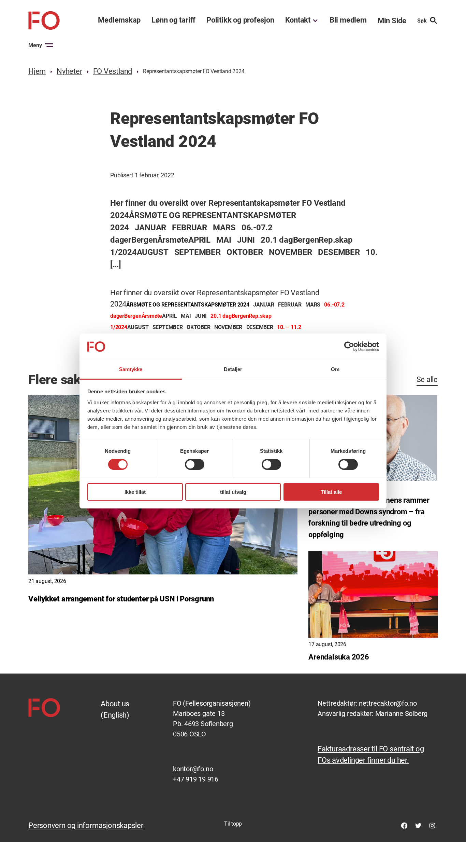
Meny (35, 45)
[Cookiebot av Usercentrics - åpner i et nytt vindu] (349, 346)
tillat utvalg (233, 492)
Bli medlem (348, 20)
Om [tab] (335, 369)
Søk (422, 20)
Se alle (427, 379)
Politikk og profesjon (240, 20)
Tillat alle (331, 492)
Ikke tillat (135, 492)
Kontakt (297, 20)
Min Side (392, 20)
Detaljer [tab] (233, 369)
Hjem (37, 71)
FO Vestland (112, 71)
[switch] (194, 464)
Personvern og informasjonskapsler (85, 825)
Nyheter (69, 71)
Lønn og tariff (173, 20)
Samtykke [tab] (131, 369)
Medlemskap (119, 20)
